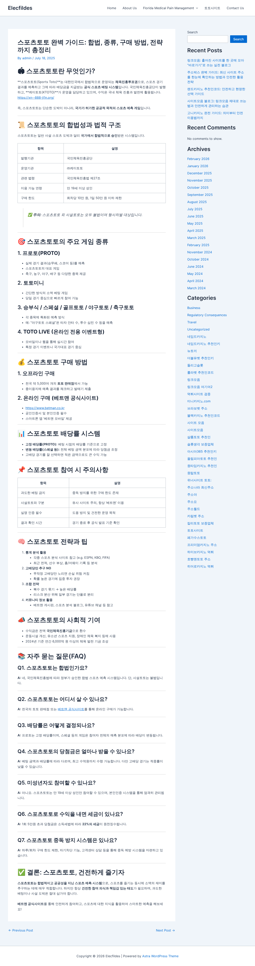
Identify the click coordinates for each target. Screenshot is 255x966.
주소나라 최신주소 (200, 487)
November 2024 (199, 252)
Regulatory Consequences (207, 315)
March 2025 (196, 238)
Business (193, 308)
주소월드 (193, 509)
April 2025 (195, 231)
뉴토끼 (192, 351)
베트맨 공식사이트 (71, 709)
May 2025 (195, 223)
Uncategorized (198, 329)
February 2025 (198, 245)
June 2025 (195, 216)
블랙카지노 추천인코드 (203, 415)
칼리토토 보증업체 (200, 523)
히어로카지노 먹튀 (200, 566)
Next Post (165, 930)
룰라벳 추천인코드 (200, 372)
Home (111, 8)
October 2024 (198, 259)
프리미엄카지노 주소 (202, 545)
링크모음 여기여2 (200, 387)
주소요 (192, 502)
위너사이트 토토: (199, 480)
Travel (191, 322)
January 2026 (197, 166)
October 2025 (198, 187)
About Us (130, 8)
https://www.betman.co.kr (45, 408)
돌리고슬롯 (195, 365)
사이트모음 (195, 430)
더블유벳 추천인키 (200, 358)
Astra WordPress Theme (160, 956)
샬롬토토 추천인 (199, 437)
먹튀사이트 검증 (199, 394)
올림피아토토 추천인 (202, 459)
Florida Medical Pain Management (168, 8)
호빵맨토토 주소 (199, 559)
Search (192, 32)
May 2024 (195, 274)
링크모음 (193, 380)
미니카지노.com (199, 401)
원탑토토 (193, 473)
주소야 (192, 494)
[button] (196, 8)
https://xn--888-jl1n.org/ (36, 98)
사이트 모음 (195, 423)
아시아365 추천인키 (202, 451)
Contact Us (235, 8)
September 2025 (200, 195)
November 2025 (199, 180)
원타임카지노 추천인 (202, 466)
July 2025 (194, 209)
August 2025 (197, 202)
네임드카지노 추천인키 (203, 344)
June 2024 (195, 266)
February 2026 (198, 159)
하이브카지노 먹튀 (200, 552)
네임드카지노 (196, 336)
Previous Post (20, 930)
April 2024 (195, 281)
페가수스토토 (196, 538)
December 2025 (199, 173)
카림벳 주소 (195, 516)
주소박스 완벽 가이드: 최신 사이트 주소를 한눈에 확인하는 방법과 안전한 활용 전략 (215, 77)
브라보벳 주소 (197, 408)
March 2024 (196, 288)
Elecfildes (20, 8)
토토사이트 (212, 8)
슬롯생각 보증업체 (200, 444)
